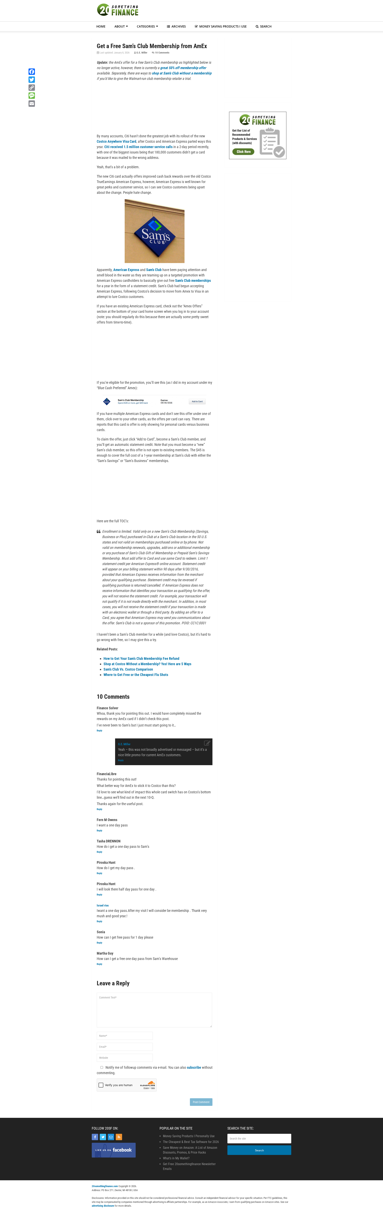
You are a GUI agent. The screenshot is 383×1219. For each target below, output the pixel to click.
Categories (146, 26)
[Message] (32, 96)
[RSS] (119, 1137)
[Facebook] (95, 1137)
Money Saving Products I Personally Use (189, 1136)
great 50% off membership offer (183, 68)
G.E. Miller (141, 52)
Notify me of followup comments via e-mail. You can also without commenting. (154, 1070)
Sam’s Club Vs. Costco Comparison (128, 669)
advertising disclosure (103, 1205)
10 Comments (162, 52)
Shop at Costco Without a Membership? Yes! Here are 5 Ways (147, 664)
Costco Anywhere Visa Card (116, 141)
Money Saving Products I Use (222, 26)
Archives (178, 26)
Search (265, 26)
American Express (126, 270)
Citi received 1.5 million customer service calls (138, 147)
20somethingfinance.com (105, 1186)
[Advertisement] (218, 10)
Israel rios (103, 905)
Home (100, 26)
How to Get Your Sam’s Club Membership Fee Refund (141, 658)
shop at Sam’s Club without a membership (181, 73)
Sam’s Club (154, 270)
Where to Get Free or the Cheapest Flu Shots (136, 675)
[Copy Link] (32, 88)
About (120, 26)
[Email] (111, 1137)
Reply (99, 730)
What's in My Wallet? (176, 1158)
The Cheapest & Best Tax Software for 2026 (191, 1142)
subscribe (194, 1067)
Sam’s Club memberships (193, 280)
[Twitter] (103, 1137)
